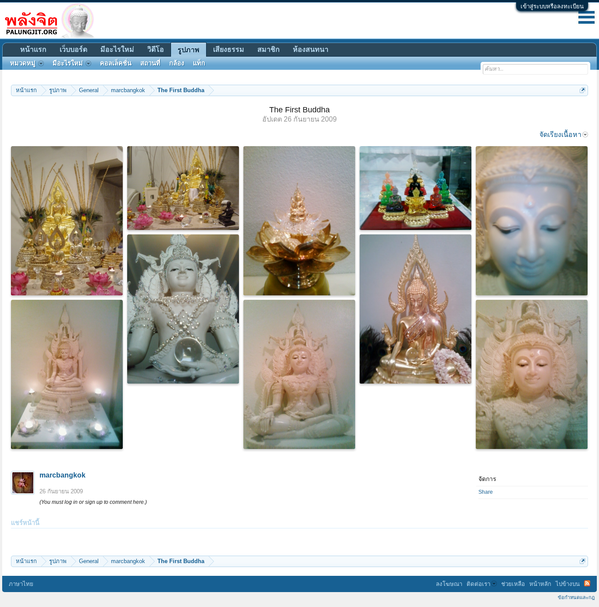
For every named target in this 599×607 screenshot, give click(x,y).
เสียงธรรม (228, 49)
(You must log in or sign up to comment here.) (93, 502)
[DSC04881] (183, 188)
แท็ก (199, 63)
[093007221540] (67, 374)
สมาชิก (268, 49)
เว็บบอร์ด (73, 49)
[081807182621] (415, 188)
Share (485, 492)
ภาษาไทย (21, 584)
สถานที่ (150, 63)
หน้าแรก (33, 49)
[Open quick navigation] (582, 90)
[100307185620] (532, 220)
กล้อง (176, 63)
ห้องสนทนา (310, 49)
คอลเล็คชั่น (116, 63)
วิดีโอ (155, 49)
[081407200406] (415, 309)
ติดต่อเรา (478, 584)
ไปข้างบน (568, 584)
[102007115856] (183, 309)
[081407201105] (299, 220)
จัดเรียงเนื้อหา (560, 134)
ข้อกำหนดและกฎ (576, 597)
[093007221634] (299, 374)
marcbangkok (62, 475)
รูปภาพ (189, 50)
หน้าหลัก (540, 584)
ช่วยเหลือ (513, 584)
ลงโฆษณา (449, 584)
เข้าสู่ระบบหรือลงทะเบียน (552, 6)
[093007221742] (532, 374)
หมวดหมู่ (23, 63)
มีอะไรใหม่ (117, 49)
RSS (587, 583)
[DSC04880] (67, 220)
